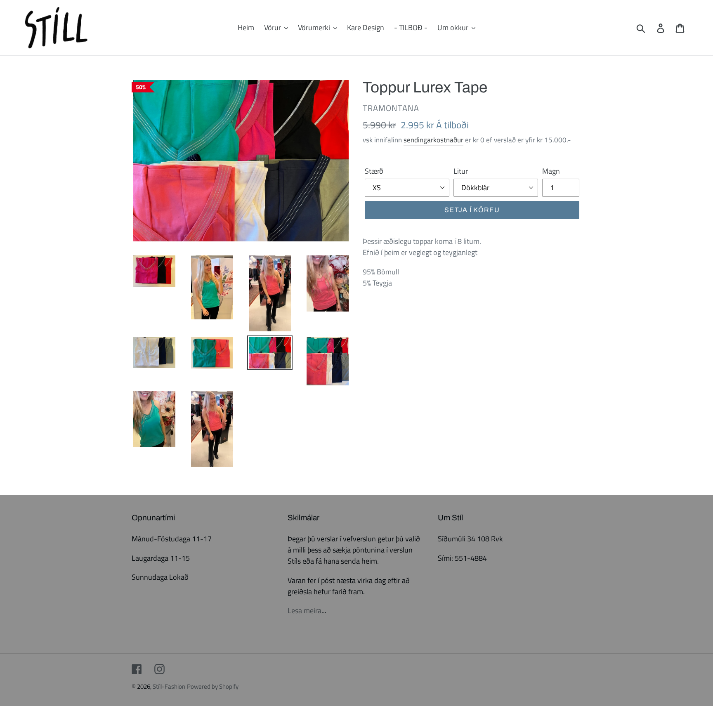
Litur (460, 171)
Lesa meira (304, 610)
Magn (551, 171)
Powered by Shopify (212, 686)
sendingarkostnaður (433, 140)
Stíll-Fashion (169, 686)
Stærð (374, 171)
